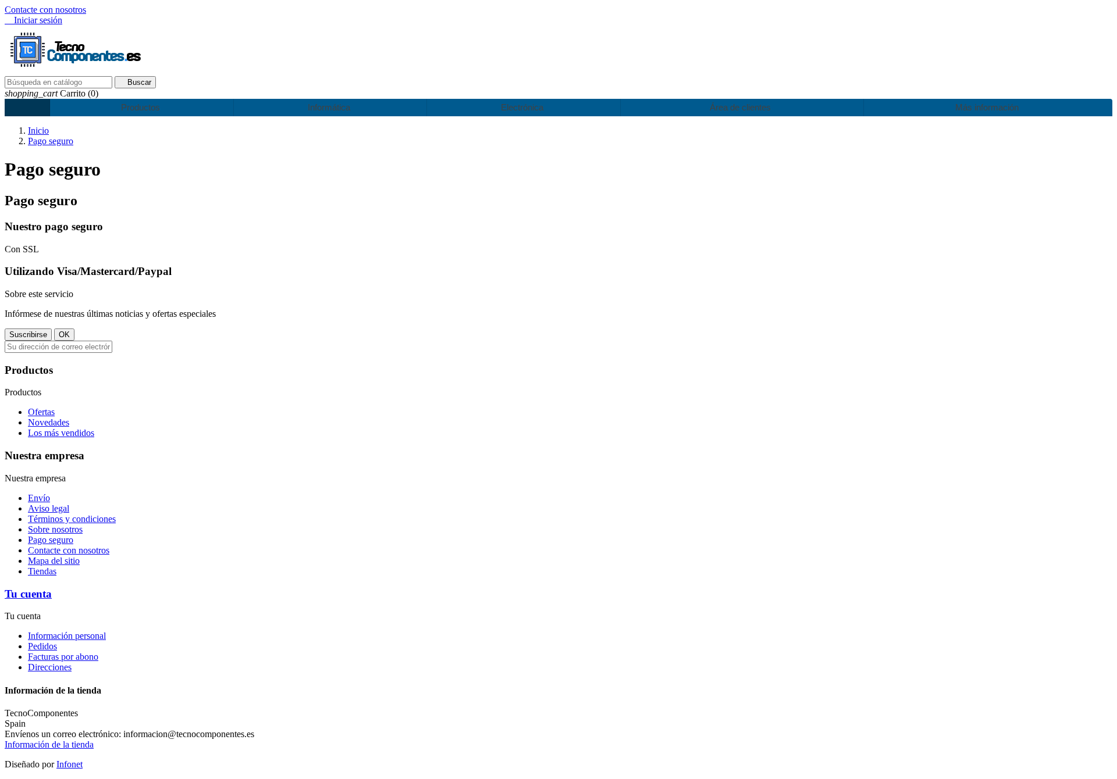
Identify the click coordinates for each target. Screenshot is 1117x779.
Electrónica (521, 107)
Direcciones (50, 667)
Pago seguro (50, 540)
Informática (328, 107)
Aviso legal (48, 508)
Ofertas (41, 412)
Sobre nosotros (55, 529)
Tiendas (42, 571)
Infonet (69, 764)
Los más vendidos (61, 433)
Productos (139, 107)
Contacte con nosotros (45, 10)
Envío (39, 498)
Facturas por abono (63, 657)
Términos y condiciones (72, 519)
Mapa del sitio (54, 561)
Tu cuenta (28, 594)
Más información (986, 107)
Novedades (48, 422)
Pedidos (42, 646)
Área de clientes (739, 107)
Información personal (67, 636)
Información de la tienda (49, 744)
